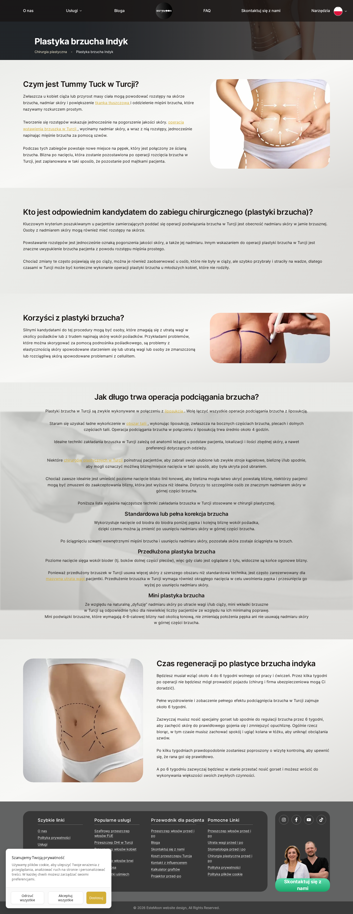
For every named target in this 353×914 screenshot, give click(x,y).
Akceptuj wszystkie (65, 897)
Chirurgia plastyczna (51, 52)
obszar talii (136, 423)
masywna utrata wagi (66, 578)
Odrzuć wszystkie (27, 897)
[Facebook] (296, 820)
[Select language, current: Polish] (340, 11)
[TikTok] (321, 820)
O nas (28, 10)
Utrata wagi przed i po (225, 842)
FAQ (207, 10)
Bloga (119, 10)
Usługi (72, 10)
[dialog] (58, 878)
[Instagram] (284, 820)
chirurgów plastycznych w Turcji (93, 460)
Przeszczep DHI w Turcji (113, 842)
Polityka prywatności (54, 838)
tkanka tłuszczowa (112, 102)
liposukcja (174, 411)
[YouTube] (309, 820)
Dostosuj (96, 898)
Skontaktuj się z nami (260, 10)
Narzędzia (320, 10)
